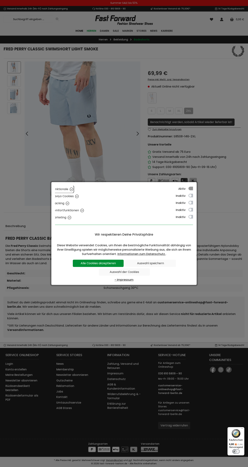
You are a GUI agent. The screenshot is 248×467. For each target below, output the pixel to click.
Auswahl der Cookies (124, 272)
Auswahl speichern (150, 263)
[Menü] (242, 429)
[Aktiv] (192, 188)
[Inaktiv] (192, 195)
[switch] (236, 451)
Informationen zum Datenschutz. (141, 254)
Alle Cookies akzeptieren (98, 263)
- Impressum (124, 280)
